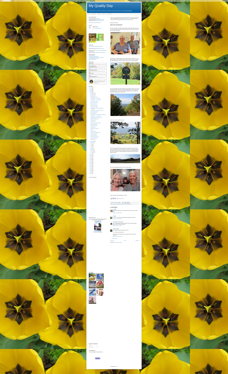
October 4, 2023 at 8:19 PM (117, 236)
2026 (91, 87)
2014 (91, 165)
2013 (91, 166)
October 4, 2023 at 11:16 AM (117, 225)
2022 (91, 154)
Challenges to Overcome (95, 118)
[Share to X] (126, 202)
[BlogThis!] (125, 202)
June (91, 145)
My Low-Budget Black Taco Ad (94, 58)
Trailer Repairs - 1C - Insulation (96, 98)
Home (89, 13)
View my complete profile (97, 28)
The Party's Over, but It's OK (99, 20)
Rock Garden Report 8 (94, 106)
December (92, 93)
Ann (113, 209)
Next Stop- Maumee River (95, 136)
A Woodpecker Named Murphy (100, 52)
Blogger (116, 366)
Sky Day (92, 129)
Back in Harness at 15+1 (94, 102)
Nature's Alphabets (92, 55)
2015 (91, 163)
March (92, 149)
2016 (91, 162)
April (91, 148)
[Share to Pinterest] (129, 202)
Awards (103, 13)
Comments (92, 347)
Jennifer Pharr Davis (94, 125)
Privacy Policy (109, 13)
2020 (91, 156)
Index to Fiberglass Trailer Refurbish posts (95, 46)
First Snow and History (94, 97)
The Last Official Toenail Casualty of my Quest (96, 57)
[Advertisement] (92, 197)
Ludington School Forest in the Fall (96, 117)
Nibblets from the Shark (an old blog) (95, 22)
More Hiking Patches (94, 124)
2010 (91, 170)
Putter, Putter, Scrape (94, 105)
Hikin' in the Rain (93, 131)
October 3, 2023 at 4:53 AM (117, 212)
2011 (91, 169)
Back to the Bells (93, 120)
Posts (91, 345)
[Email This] (124, 202)
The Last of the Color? (94, 101)
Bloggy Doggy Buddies (94, 111)
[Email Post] (122, 202)
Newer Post (112, 240)
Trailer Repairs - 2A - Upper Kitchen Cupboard (98, 114)
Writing (99, 13)
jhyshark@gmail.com (126, 18)
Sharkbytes (115, 228)
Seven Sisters (93, 121)
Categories (94, 13)
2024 (91, 90)
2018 (91, 159)
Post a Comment (114, 238)
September (92, 141)
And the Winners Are (100, 48)
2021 (91, 155)
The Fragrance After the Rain (93, 56)
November (92, 94)
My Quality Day (101, 6)
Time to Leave (121, 198)
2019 (91, 158)
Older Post (137, 240)
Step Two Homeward (94, 138)
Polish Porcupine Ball (92, 59)
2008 (91, 173)
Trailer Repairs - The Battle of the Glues (97, 110)
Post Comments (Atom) (118, 242)
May (91, 146)
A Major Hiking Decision (100, 19)
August (92, 142)
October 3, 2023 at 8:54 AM (117, 218)
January (92, 152)
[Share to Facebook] (127, 202)
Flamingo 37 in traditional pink (95, 132)
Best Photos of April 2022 (95, 128)
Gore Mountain (93, 127)
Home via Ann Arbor (94, 135)
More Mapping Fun (94, 113)
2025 (91, 89)
